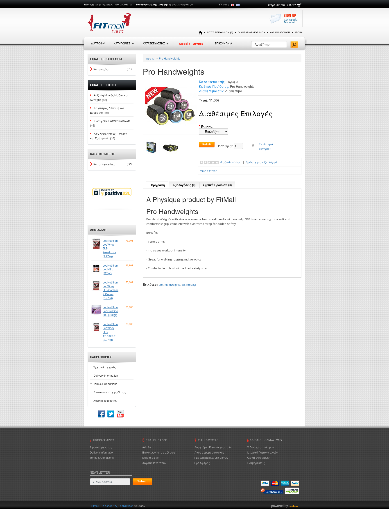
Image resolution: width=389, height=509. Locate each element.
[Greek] (238, 5)
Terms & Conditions (105, 384)
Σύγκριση (265, 148)
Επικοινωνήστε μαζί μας (109, 392)
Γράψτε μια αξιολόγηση (262, 162)
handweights (172, 284)
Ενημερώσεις (256, 463)
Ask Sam (147, 447)
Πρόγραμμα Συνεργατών (211, 457)
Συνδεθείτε (143, 4)
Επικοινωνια (223, 43)
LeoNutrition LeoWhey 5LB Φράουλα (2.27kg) (110, 331)
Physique (232, 82)
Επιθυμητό (266, 144)
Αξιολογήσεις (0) (183, 185)
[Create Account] (285, 21)
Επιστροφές (150, 457)
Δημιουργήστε (161, 4)
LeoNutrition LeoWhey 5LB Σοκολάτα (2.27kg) (110, 248)
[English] (232, 5)
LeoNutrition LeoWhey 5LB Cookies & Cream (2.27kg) (110, 290)
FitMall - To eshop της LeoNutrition (112, 506)
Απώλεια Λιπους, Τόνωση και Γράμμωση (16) (108, 136)
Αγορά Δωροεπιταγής (209, 452)
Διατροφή (98, 43)
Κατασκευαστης (154, 43)
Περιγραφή (157, 185)
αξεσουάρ (189, 284)
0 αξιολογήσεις (230, 162)
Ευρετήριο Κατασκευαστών (212, 447)
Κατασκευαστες (104, 164)
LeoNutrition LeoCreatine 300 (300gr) (110, 311)
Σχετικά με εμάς (104, 367)
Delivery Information (105, 375)
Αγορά (298, 32)
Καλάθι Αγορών (280, 32)
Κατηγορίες (101, 69)
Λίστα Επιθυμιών (258, 457)
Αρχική (150, 58)
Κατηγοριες (122, 43)
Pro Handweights (169, 58)
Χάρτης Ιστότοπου (105, 400)
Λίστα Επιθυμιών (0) (220, 32)
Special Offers (191, 43)
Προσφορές (202, 463)
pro (161, 284)
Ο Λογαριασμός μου (251, 32)
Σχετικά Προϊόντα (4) (217, 185)
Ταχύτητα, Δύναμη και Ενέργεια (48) (107, 110)
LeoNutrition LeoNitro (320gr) (110, 269)
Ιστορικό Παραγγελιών (262, 452)
